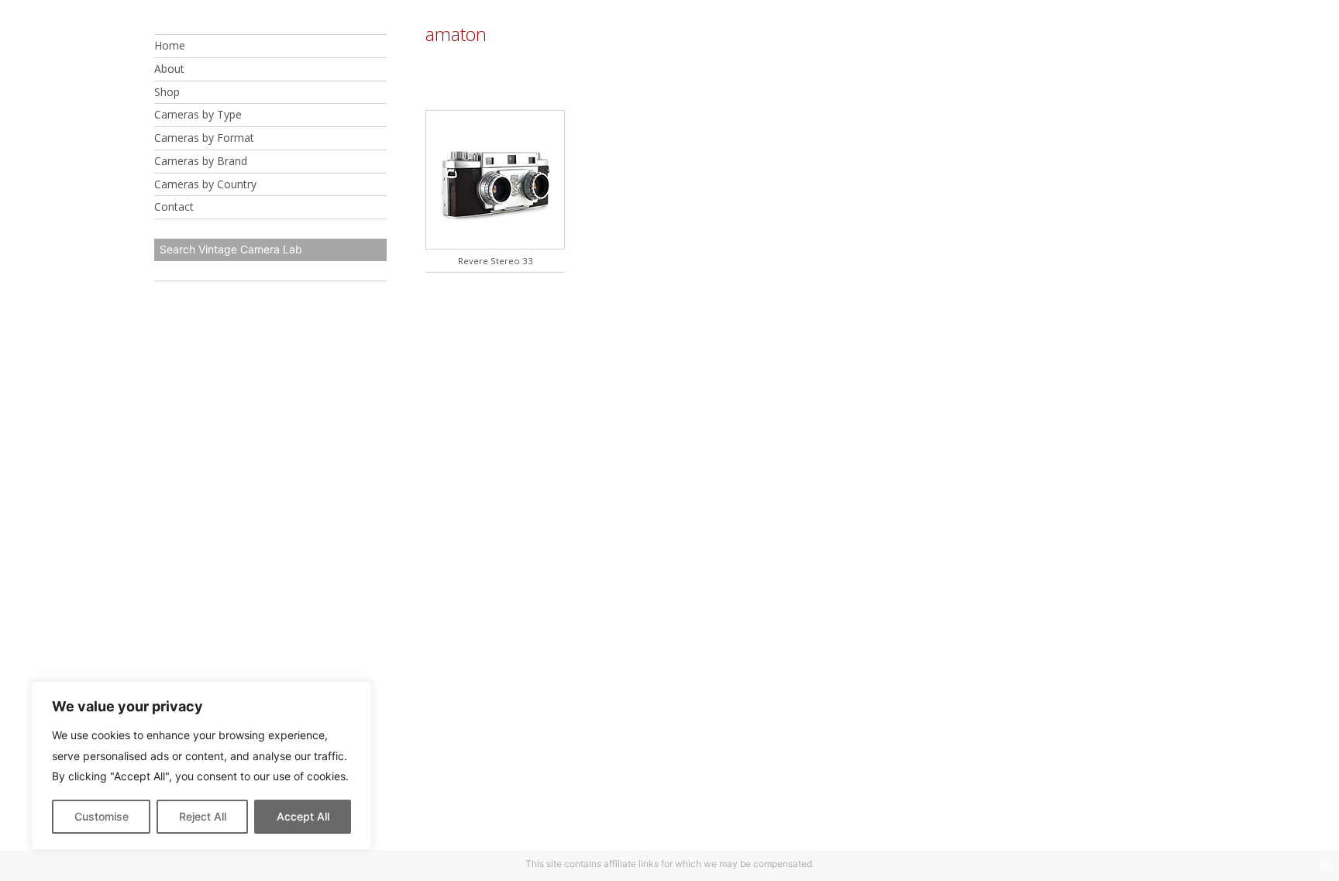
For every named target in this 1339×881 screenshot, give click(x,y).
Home (169, 45)
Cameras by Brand (200, 160)
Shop (167, 91)
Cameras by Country (205, 184)
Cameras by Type (198, 114)
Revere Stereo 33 (495, 261)
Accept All (303, 816)
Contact (174, 206)
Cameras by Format (204, 137)
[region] (201, 765)
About (169, 68)
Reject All (202, 816)
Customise (101, 816)
